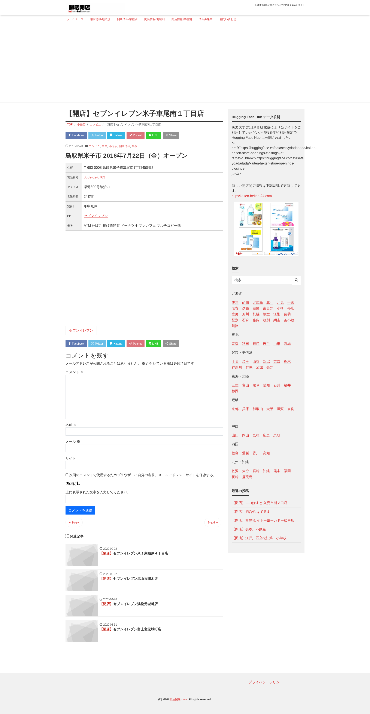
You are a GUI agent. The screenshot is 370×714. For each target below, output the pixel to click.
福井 (287, 385)
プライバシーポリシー (266, 682)
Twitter (98, 135)
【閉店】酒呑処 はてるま (251, 511)
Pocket (137, 135)
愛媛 (245, 453)
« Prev (74, 522)
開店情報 (124, 146)
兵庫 (245, 409)
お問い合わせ (227, 19)
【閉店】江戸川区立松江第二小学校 (259, 538)
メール (73, 441)
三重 (235, 385)
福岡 (287, 471)
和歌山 (258, 409)
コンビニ (94, 146)
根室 (266, 314)
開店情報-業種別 (127, 19)
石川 (276, 385)
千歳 (290, 302)
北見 (280, 302)
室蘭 (256, 308)
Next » (213, 522)
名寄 (235, 308)
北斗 (269, 302)
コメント (75, 372)
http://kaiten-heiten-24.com (252, 196)
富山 (245, 385)
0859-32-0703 (94, 177)
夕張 (245, 308)
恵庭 (235, 314)
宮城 (287, 343)
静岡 (235, 391)
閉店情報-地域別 (154, 19)
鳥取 (134, 146)
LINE (154, 135)
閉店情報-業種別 (182, 19)
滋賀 (280, 409)
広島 (266, 435)
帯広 (290, 308)
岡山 (245, 435)
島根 (256, 435)
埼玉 (245, 361)
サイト (71, 458)
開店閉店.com (178, 699)
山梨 (256, 361)
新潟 (266, 361)
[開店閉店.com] (95, 7)
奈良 (290, 409)
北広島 (258, 302)
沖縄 (266, 471)
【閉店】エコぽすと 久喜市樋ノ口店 (259, 502)
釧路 (235, 326)
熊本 (276, 471)
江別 (276, 314)
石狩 (245, 320)
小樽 (280, 308)
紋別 (266, 320)
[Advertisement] (183, 64)
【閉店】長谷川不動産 (249, 529)
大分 (245, 471)
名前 (71, 425)
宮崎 (256, 471)
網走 (276, 320)
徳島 (235, 453)
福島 (256, 343)
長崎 (235, 477)
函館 (245, 302)
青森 (235, 343)
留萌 (287, 314)
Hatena (117, 135)
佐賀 (235, 471)
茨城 (259, 367)
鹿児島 (247, 477)
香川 (256, 453)
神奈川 (237, 367)
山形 (276, 343)
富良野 (268, 308)
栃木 (287, 361)
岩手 (266, 343)
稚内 (256, 320)
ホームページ (74, 19)
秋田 (245, 343)
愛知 (266, 385)
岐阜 (256, 385)
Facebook (77, 135)
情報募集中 (206, 19)
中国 (104, 146)
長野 (269, 367)
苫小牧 (289, 320)
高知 (266, 453)
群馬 (249, 367)
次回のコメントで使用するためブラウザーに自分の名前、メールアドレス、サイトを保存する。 (142, 475)
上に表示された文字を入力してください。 (98, 492)
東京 (276, 361)
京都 (235, 409)
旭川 (245, 314)
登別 (235, 320)
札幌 (256, 314)
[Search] (296, 280)
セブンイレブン (96, 216)
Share (172, 135)
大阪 (269, 409)
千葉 (235, 361)
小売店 (113, 146)
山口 (235, 435)
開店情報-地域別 (100, 19)
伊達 (235, 302)
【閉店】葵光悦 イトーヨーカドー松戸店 (263, 520)
